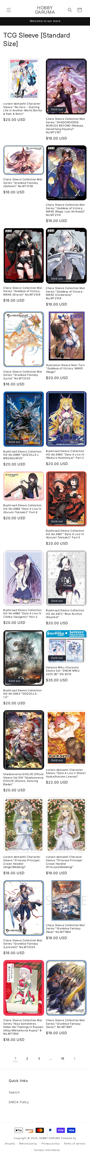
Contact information (47, 1150)
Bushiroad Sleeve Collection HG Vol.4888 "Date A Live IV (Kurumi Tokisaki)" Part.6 (22, 509)
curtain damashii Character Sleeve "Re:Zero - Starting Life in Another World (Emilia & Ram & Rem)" (22, 108)
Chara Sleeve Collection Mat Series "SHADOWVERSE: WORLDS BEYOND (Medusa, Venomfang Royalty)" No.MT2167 (65, 125)
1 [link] (15, 1058)
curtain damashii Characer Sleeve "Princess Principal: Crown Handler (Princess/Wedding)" (64, 862)
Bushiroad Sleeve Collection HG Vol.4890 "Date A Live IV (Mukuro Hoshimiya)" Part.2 (65, 454)
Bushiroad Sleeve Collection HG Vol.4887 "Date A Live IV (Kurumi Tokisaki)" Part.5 (65, 534)
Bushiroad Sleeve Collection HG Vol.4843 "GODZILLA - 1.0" (22, 694)
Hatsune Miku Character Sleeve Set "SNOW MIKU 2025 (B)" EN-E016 (63, 671)
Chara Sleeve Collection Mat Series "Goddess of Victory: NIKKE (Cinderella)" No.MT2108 (65, 293)
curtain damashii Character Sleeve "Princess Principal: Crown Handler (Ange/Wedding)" (22, 862)
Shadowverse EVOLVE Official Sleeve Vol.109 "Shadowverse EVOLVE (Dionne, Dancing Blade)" (23, 779)
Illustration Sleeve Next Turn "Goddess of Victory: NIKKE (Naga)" (65, 368)
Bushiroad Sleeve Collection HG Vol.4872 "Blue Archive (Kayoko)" (65, 614)
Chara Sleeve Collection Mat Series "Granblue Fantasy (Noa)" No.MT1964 (65, 929)
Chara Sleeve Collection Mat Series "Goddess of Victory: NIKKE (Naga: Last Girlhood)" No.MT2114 (65, 210)
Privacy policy (51, 1143)
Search (14, 1092)
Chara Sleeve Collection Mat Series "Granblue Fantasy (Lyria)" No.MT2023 (22, 375)
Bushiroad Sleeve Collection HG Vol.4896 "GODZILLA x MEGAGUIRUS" (22, 455)
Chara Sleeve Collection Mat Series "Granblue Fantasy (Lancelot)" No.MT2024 (22, 944)
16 (62, 1058)
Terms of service (74, 1143)
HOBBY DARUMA (49, 1138)
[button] (9, 10)
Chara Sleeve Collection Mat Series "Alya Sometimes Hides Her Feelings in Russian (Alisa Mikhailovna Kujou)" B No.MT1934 (23, 1027)
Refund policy (28, 1143)
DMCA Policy (19, 1102)
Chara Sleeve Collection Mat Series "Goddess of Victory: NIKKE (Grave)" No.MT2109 (22, 291)
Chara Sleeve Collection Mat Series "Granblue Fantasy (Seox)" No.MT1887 (65, 1024)
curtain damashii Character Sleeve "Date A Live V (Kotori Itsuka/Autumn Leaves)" (66, 773)
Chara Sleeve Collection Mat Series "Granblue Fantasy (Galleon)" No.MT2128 (22, 183)
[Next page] (74, 1058)
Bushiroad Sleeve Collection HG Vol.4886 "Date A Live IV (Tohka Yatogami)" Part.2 (22, 613)
